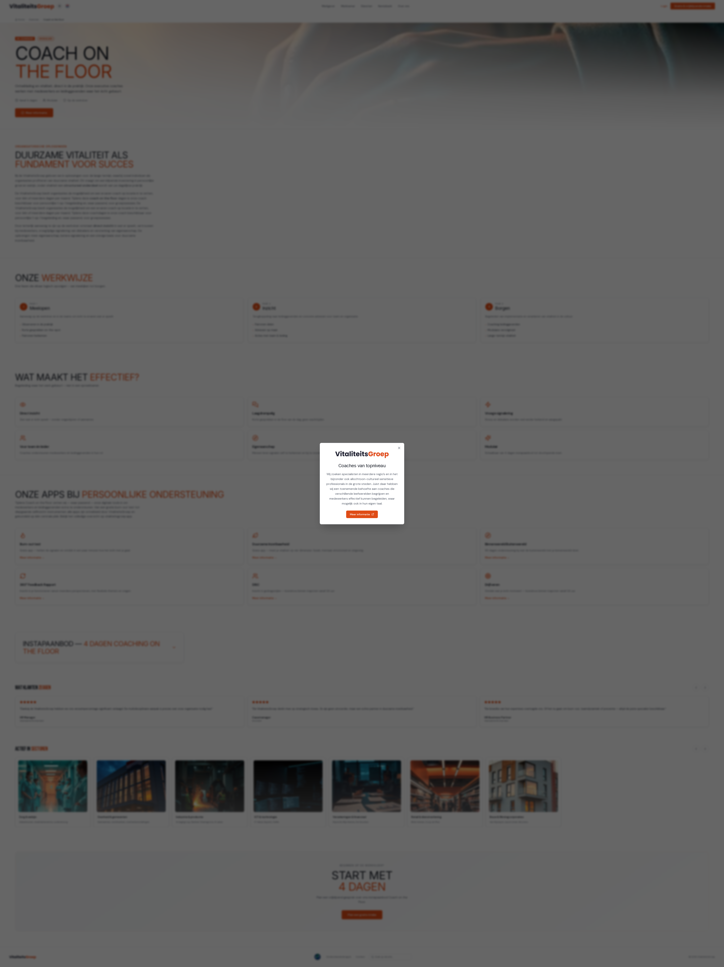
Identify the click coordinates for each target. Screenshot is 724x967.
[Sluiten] (399, 448)
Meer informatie (360, 514)
